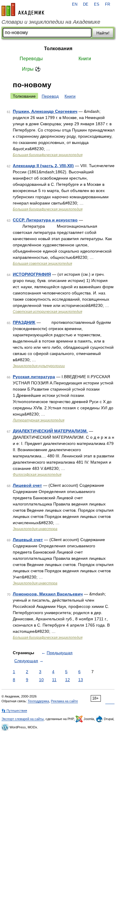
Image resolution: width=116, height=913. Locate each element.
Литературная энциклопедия (38, 420)
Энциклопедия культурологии (39, 366)
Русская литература (34, 376)
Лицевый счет (28, 539)
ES (96, 4)
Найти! (102, 33)
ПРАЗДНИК (24, 322)
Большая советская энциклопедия (42, 263)
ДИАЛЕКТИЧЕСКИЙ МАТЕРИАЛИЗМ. (50, 431)
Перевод (50, 96)
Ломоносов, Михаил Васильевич (48, 594)
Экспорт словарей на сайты (22, 719)
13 (80, 679)
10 (41, 679)
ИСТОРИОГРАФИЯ (32, 274)
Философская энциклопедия (37, 475)
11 (54, 679)
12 (67, 679)
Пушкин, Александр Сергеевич (45, 111)
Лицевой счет (27, 485)
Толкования (58, 48)
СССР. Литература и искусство (45, 220)
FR (107, 4)
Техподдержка (38, 701)
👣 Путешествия (14, 710)
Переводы (31, 58)
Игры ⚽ (31, 69)
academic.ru (22, 9)
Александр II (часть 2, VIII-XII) (43, 165)
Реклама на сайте (64, 701)
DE (85, 4)
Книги (85, 58)
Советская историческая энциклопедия (47, 312)
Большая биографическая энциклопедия (47, 155)
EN (74, 4)
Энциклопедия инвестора (35, 529)
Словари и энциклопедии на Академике (50, 22)
